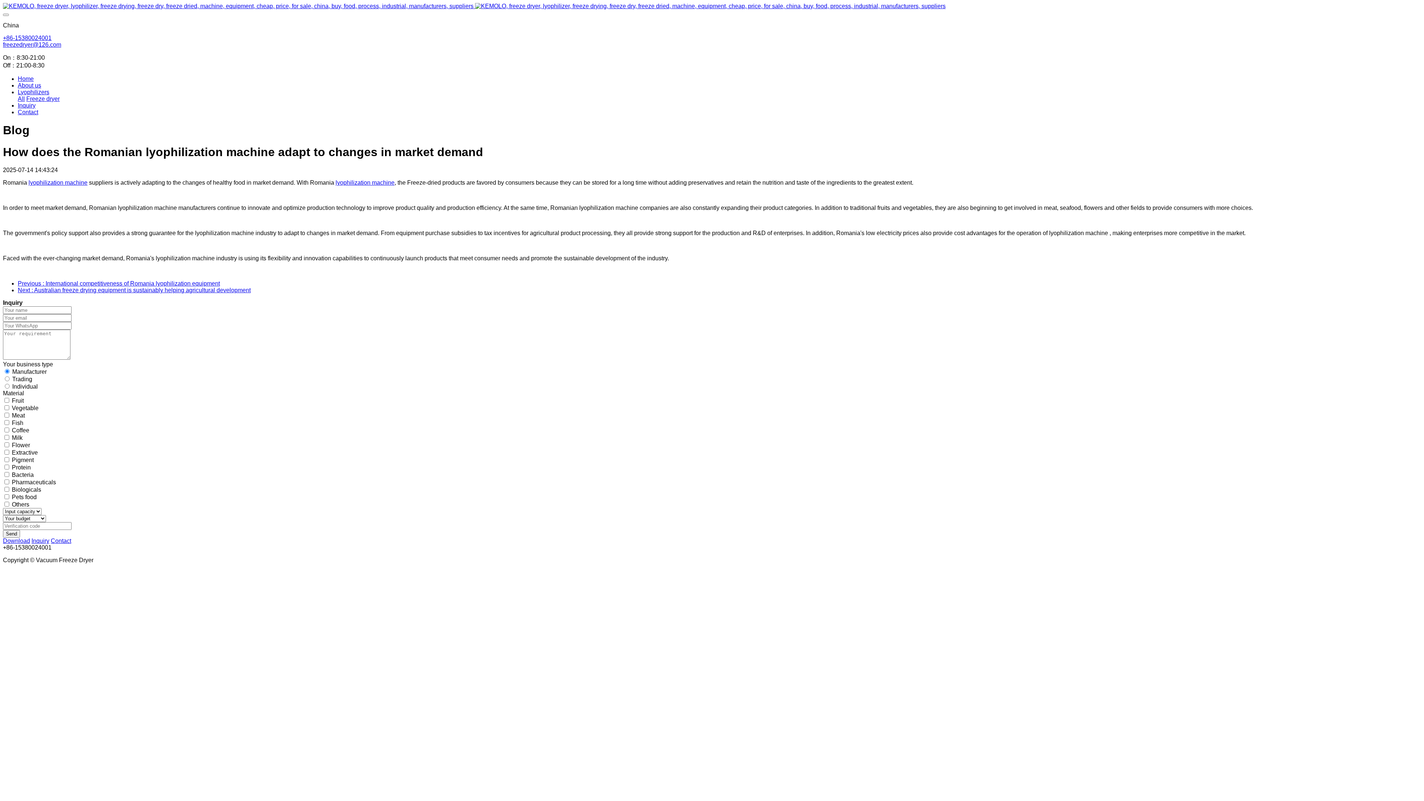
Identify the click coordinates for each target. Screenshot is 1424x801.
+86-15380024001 (27, 38)
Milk (17, 438)
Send (11, 534)
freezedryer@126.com (32, 45)
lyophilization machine (58, 182)
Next (134, 290)
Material (13, 393)
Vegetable (25, 408)
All (21, 99)
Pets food (24, 497)
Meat (18, 415)
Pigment (23, 460)
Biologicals (26, 490)
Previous (119, 283)
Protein (21, 467)
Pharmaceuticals (34, 482)
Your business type (28, 364)
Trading (22, 379)
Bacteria (23, 475)
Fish (17, 423)
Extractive (25, 452)
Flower (21, 445)
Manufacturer (29, 372)
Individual (25, 386)
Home (26, 79)
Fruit (18, 401)
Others (20, 504)
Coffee (20, 430)
